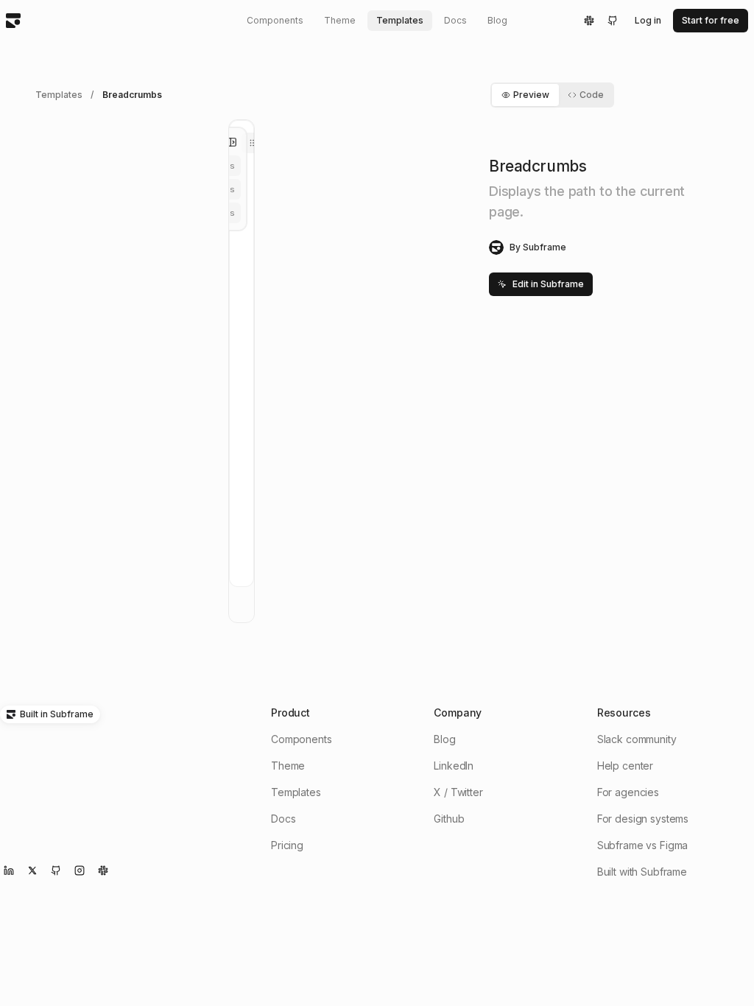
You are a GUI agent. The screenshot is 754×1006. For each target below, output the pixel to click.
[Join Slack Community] (103, 870)
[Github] (612, 20)
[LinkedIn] (9, 870)
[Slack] (589, 20)
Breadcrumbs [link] (131, 94)
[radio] (253, 143)
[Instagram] (79, 870)
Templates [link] (58, 94)
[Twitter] (32, 870)
